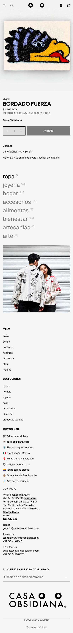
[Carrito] (69, 5)
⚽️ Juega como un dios (16, 464)
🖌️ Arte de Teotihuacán (16, 481)
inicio (6, 336)
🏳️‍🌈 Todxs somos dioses (16, 469)
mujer (6, 386)
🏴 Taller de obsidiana (15, 436)
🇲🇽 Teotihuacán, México (16, 453)
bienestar (8, 414)
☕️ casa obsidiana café (16, 441)
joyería (7, 397)
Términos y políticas (36, 627)
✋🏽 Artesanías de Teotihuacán (20, 475)
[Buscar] (12, 5)
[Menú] (4, 5)
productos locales (13, 419)
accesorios (9, 408)
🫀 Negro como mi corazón (18, 458)
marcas (7, 369)
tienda (6, 341)
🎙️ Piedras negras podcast (18, 447)
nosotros (8, 352)
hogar (6, 403)
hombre (7, 391)
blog (5, 364)
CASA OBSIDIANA (40, 619)
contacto (8, 347)
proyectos (8, 358)
